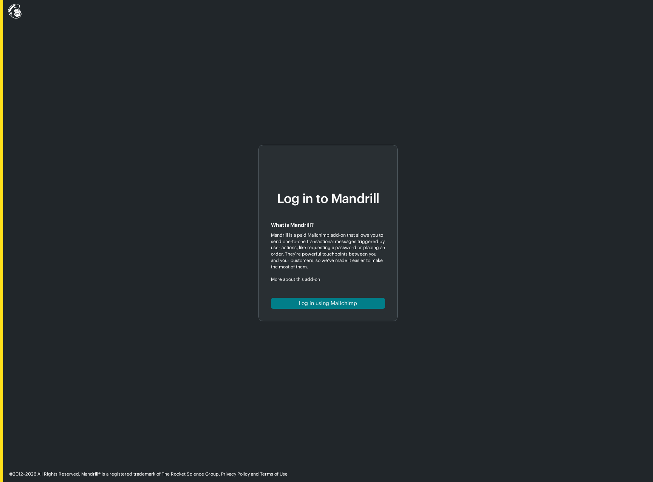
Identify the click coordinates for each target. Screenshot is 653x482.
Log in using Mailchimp (328, 303)
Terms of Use (274, 474)
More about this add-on (295, 279)
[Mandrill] (326, 12)
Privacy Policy (235, 474)
